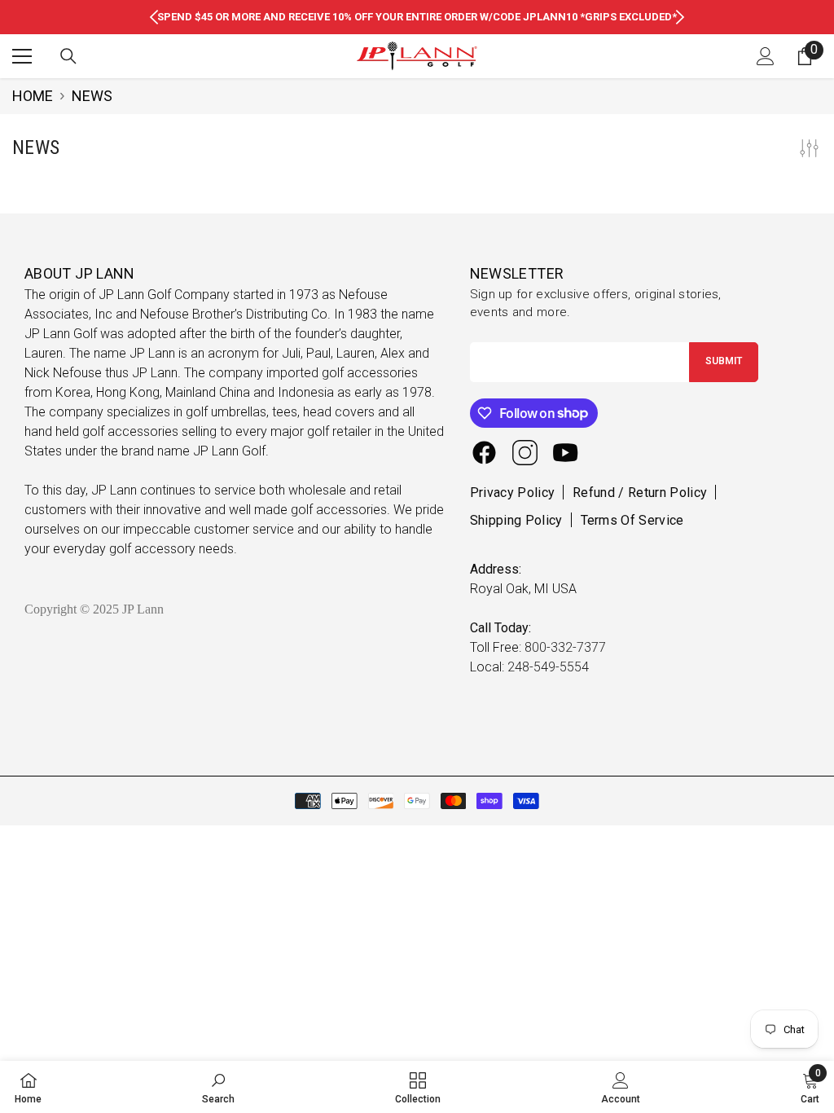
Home (32, 95)
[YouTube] (565, 452)
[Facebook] (484, 452)
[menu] (22, 56)
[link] (218, 1087)
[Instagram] (525, 452)
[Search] (68, 56)
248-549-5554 (548, 667)
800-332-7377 (565, 647)
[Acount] (766, 56)
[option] (417, 17)
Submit (723, 361)
